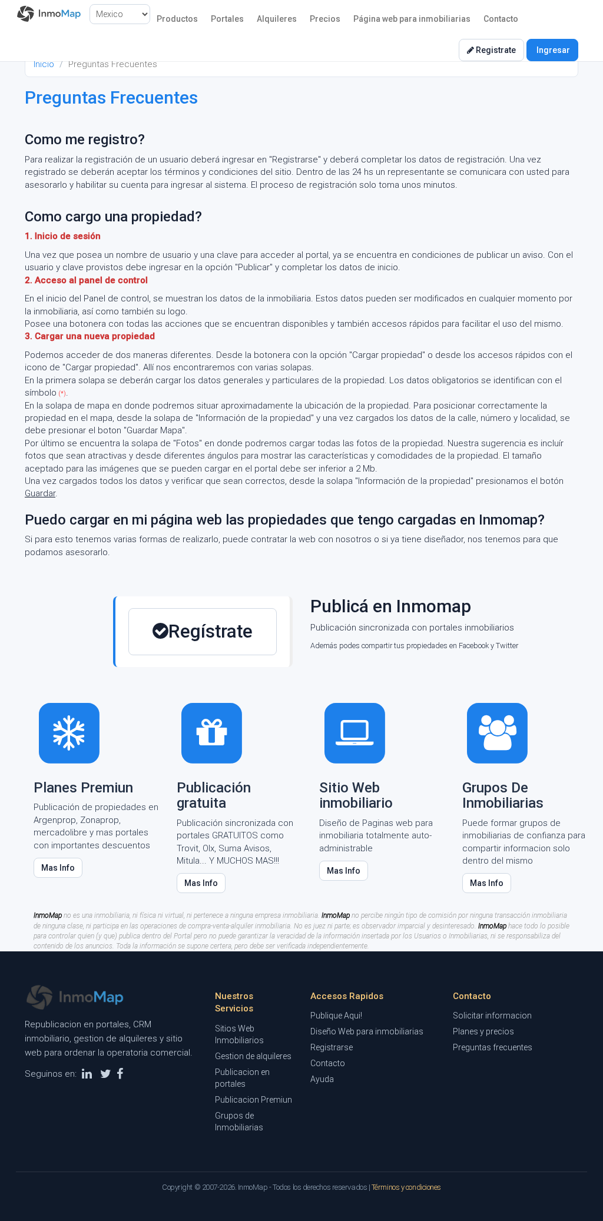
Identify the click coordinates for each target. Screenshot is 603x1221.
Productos (177, 19)
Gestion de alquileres (253, 1056)
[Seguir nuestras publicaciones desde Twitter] (105, 1074)
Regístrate (210, 631)
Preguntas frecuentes (492, 1047)
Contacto (500, 19)
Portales (227, 19)
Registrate (495, 50)
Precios (325, 19)
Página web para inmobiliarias (412, 19)
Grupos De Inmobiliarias (503, 795)
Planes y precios (483, 1031)
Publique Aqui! (336, 1015)
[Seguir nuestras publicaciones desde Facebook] (120, 1074)
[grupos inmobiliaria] (497, 732)
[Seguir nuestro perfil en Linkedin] (87, 1074)
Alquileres (277, 19)
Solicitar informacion (492, 1015)
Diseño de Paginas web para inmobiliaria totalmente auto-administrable (376, 836)
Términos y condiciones (406, 1187)
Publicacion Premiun (253, 1099)
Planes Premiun (83, 787)
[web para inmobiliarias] (354, 732)
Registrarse (331, 1047)
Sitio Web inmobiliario (356, 795)
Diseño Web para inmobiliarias (366, 1031)
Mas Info (58, 867)
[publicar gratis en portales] (212, 732)
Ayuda (322, 1079)
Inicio (44, 64)
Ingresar (552, 50)
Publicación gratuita (214, 795)
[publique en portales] (69, 732)
